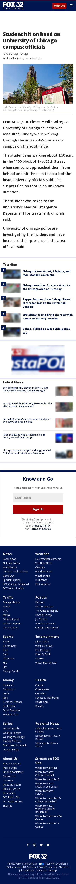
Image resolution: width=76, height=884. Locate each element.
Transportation (11, 602)
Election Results (44, 606)
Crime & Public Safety (15, 571)
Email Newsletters (13, 772)
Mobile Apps (10, 767)
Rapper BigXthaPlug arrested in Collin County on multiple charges (24, 436)
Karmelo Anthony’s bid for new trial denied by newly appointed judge (27, 420)
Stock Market (10, 714)
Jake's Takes (42, 641)
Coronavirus (42, 689)
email (48, 845)
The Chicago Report (46, 610)
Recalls (39, 706)
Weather (42, 554)
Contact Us (9, 776)
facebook (28, 845)
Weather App (42, 575)
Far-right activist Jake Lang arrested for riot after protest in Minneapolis (27, 405)
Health (40, 680)
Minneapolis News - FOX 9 (46, 745)
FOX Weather (42, 584)
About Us (10, 758)
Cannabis (40, 693)
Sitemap (7, 805)
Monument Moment (14, 745)
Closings (40, 567)
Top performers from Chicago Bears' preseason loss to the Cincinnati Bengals (47, 303)
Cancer (39, 685)
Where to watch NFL (47, 767)
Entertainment (47, 636)
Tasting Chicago (12, 741)
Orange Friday (11, 749)
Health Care (42, 701)
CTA (5, 610)
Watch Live (59, 6)
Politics (41, 597)
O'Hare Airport (11, 619)
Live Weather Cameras (48, 558)
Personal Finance (12, 701)
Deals (6, 693)
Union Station (10, 627)
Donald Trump (43, 615)
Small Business (11, 710)
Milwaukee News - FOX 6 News (48, 730)
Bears (6, 641)
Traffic (8, 597)
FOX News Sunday (13, 588)
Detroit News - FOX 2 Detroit (47, 737)
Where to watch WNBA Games (48, 817)
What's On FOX (43, 645)
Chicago (24, 53)
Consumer (9, 689)
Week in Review (12, 732)
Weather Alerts (43, 563)
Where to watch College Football (44, 773)
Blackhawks (9, 645)
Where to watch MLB (47, 779)
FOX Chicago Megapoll (16, 584)
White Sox (8, 658)
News (7, 554)
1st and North (11, 728)
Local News (9, 558)
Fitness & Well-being (47, 697)
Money (8, 680)
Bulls (5, 650)
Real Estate (9, 706)
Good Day (8, 575)
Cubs (5, 654)
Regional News (47, 723)
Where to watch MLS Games (47, 825)
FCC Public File (11, 797)
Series (7, 723)
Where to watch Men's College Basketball (48, 800)
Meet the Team (12, 784)
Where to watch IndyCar (44, 792)
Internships (9, 793)
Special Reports (12, 580)
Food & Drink (43, 654)
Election (39, 602)
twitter (41, 845)
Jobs (5, 697)
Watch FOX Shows (45, 662)
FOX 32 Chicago (11, 53)
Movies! (39, 658)
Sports (8, 636)
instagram (34, 845)
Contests (8, 780)
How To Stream (12, 763)
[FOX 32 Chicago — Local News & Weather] (13, 5)
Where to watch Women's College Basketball (45, 809)
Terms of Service (40, 529)
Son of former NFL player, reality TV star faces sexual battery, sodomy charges (25, 389)
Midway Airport (11, 623)
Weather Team (43, 571)
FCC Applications (12, 801)
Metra (6, 615)
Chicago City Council (46, 627)
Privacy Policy (42, 525)
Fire (5, 662)
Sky (5, 666)
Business (8, 685)
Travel (6, 606)
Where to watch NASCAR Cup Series (46, 785)
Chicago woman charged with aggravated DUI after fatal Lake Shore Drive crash (27, 452)
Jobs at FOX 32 (11, 788)
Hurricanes (41, 580)
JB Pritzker (41, 619)
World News (10, 567)
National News (11, 563)
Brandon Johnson (45, 623)
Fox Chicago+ (43, 650)
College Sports (11, 671)
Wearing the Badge (14, 737)
